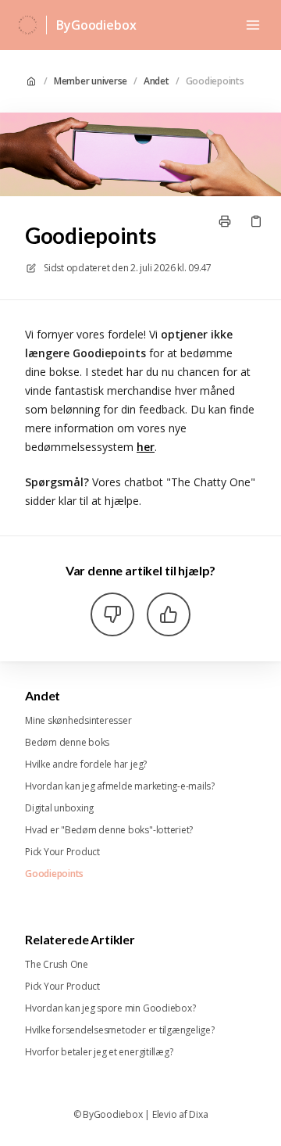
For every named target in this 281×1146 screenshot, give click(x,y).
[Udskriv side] (224, 221)
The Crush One (56, 964)
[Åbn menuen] (252, 25)
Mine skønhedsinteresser (78, 720)
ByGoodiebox (96, 25)
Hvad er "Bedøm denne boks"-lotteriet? (109, 830)
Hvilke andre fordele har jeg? (86, 764)
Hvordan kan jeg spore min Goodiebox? (110, 1008)
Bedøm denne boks (67, 742)
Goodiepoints (215, 81)
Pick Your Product (62, 852)
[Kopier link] (256, 221)
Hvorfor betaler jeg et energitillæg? (99, 1052)
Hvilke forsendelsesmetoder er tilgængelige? (120, 1030)
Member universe (90, 81)
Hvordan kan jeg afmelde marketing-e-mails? (120, 786)
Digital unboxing (59, 808)
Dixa (198, 1114)
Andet (156, 81)
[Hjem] (27, 25)
